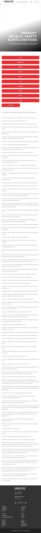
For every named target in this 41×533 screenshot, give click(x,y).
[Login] (35, 2)
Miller (20, 76)
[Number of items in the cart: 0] (38, 2)
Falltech (20, 90)
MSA (20, 95)
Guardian (20, 67)
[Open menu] (2, 2)
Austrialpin (20, 86)
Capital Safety (20, 62)
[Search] (31, 2)
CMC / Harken (11, 105)
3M (20, 81)
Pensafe (20, 71)
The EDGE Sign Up (18, 499)
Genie (20, 100)
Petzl (20, 57)
